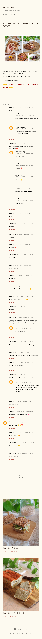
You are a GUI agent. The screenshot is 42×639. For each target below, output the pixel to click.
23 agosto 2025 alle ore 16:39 (24, 165)
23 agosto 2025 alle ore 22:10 (25, 275)
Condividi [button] (6, 97)
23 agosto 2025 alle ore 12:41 (24, 153)
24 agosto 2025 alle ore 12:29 (25, 342)
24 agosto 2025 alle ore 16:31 (24, 177)
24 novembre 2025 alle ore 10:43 (25, 128)
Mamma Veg (9, 7)
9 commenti (14, 551)
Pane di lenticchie (13, 613)
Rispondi (12, 139)
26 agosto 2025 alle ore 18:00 (24, 328)
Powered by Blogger (23, 629)
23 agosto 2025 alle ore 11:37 (25, 143)
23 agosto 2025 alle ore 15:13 (25, 213)
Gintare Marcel (27, 633)
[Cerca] (37, 3)
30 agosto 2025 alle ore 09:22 (25, 443)
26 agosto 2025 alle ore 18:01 (24, 382)
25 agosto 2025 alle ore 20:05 (24, 188)
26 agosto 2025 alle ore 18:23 (28, 422)
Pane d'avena (10, 548)
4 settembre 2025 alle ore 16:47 (26, 453)
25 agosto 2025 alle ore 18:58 (25, 411)
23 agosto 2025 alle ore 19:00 (25, 234)
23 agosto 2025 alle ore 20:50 (25, 244)
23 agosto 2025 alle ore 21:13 (25, 255)
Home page (8, 14)
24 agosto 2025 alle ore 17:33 (25, 362)
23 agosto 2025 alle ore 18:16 (25, 223)
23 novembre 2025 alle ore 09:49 (26, 115)
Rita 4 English (14, 422)
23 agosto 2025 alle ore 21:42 (25, 265)
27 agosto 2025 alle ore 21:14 (25, 432)
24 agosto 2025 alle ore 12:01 (25, 317)
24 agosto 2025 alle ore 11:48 (25, 296)
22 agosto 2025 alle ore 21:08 (25, 107)
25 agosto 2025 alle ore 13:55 (25, 401)
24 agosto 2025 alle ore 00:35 (25, 286)
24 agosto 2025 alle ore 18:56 (25, 374)
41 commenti (14, 616)
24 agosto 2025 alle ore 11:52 (25, 306)
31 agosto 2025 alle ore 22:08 (24, 200)
